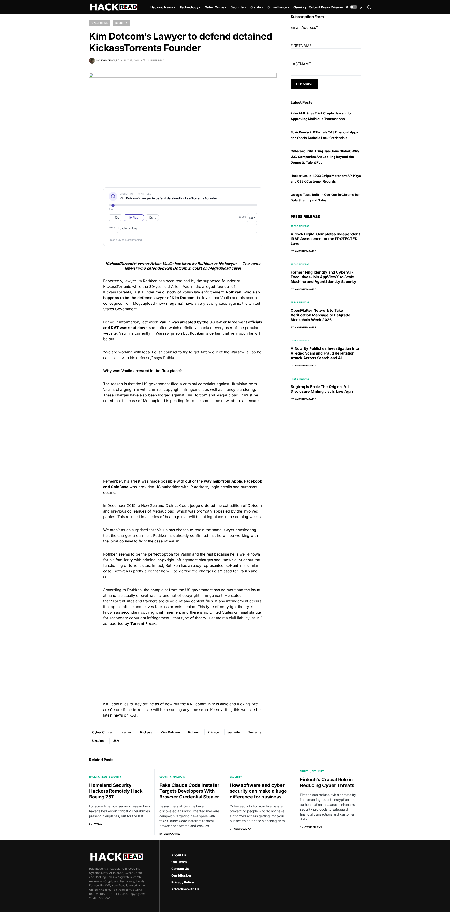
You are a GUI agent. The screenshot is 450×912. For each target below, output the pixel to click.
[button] (353, 7)
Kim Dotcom (170, 732)
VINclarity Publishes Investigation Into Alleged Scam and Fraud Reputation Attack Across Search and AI (325, 353)
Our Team (179, 862)
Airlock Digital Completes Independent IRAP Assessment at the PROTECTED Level (325, 239)
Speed (242, 216)
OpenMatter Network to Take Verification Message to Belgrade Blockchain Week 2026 (320, 315)
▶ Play (133, 217)
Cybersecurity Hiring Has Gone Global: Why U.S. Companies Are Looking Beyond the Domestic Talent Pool (325, 156)
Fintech (305, 771)
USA (115, 741)
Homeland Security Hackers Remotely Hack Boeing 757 (116, 791)
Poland (193, 732)
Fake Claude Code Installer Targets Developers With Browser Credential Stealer (189, 791)
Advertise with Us (185, 889)
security (233, 732)
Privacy (213, 732)
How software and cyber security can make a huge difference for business (258, 791)
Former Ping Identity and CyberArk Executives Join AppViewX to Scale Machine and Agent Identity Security (323, 277)
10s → (152, 217)
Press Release (300, 226)
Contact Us (180, 869)
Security (121, 23)
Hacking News (98, 776)
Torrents (254, 732)
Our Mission (181, 875)
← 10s (115, 217)
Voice (112, 227)
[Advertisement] (183, 440)
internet (126, 732)
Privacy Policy (182, 882)
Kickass (146, 732)
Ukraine (98, 741)
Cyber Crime (99, 23)
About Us (178, 855)
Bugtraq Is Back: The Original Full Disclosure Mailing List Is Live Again (323, 389)
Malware (179, 776)
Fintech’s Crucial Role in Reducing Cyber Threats (327, 782)
